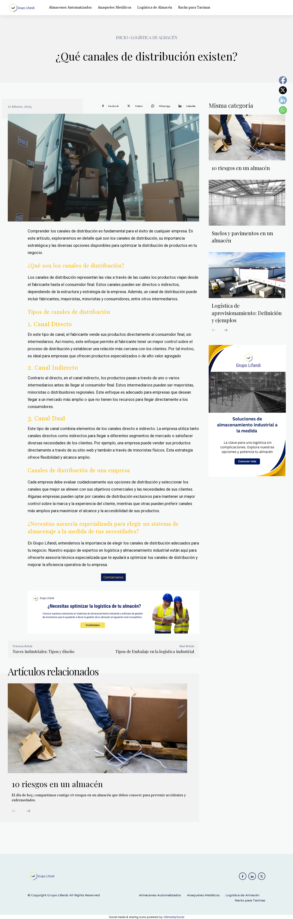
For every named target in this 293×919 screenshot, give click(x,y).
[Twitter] (261, 876)
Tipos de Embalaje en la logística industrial (154, 651)
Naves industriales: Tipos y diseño (43, 651)
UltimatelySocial (173, 917)
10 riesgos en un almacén (58, 784)
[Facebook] (243, 876)
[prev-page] (14, 811)
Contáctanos (113, 577)
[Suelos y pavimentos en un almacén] (247, 203)
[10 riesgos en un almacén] (97, 728)
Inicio (122, 37)
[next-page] (28, 811)
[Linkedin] (252, 876)
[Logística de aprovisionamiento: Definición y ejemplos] (247, 275)
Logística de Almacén (154, 37)
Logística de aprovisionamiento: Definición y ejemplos (247, 313)
